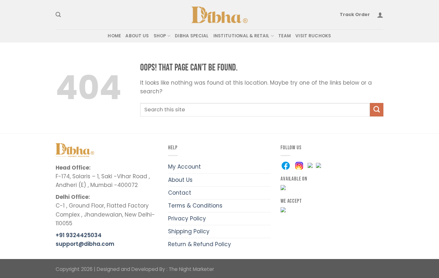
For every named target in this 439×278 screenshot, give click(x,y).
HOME (114, 36)
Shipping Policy (189, 231)
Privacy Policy (187, 218)
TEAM (284, 36)
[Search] (58, 14)
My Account (184, 167)
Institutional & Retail (241, 36)
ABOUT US (137, 36)
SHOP (160, 36)
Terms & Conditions (195, 205)
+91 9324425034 (79, 235)
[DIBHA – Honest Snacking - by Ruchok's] (220, 15)
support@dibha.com (85, 244)
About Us (180, 180)
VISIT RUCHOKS (313, 36)
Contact (179, 193)
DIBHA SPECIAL (192, 36)
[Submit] (376, 109)
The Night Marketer (191, 269)
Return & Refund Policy (199, 244)
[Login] (380, 15)
